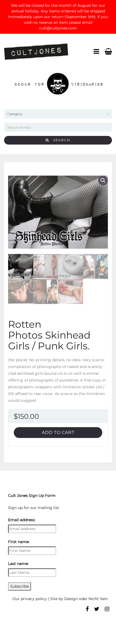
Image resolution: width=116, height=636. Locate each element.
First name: (18, 541)
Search (59, 140)
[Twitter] (96, 609)
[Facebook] (87, 609)
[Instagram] (107, 609)
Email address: (21, 519)
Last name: (18, 563)
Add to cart (58, 432)
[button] (103, 180)
